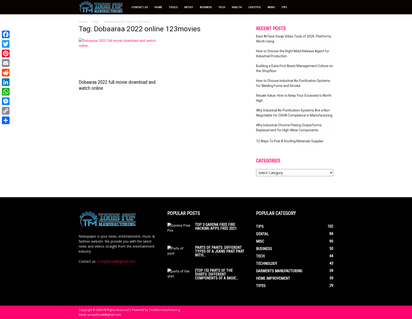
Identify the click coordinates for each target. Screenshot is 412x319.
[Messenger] (5, 101)
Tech (221, 7)
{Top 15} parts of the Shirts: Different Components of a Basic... (216, 274)
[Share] (5, 120)
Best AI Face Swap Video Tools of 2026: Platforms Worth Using (293, 38)
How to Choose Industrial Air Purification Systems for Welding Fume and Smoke (293, 83)
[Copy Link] (5, 111)
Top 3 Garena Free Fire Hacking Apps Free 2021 (216, 226)
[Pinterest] (5, 53)
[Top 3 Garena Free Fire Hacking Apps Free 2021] (179, 231)
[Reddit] (5, 72)
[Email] (5, 63)
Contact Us (139, 7)
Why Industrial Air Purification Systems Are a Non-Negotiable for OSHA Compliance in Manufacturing (294, 112)
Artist (188, 7)
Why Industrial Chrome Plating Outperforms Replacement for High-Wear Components (289, 127)
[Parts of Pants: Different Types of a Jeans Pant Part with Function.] (179, 253)
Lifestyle (254, 7)
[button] (327, 7)
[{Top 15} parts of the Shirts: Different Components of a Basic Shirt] (179, 277)
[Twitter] (5, 44)
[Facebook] (5, 34)
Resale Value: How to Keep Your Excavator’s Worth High (293, 98)
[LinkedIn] (5, 82)
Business (206, 7)
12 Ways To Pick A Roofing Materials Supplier (290, 141)
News (271, 7)
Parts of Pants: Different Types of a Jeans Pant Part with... (219, 251)
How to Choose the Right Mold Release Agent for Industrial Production (292, 53)
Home (158, 7)
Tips (284, 7)
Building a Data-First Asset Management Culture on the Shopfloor (294, 68)
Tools (173, 7)
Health (237, 7)
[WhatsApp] (5, 91)
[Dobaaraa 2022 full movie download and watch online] (117, 57)
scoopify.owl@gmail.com (116, 261)
